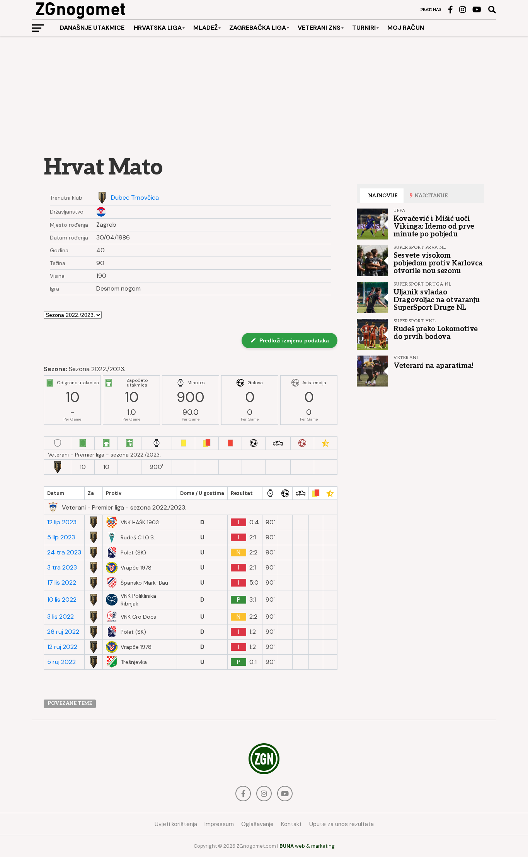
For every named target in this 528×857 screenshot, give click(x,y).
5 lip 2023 (61, 537)
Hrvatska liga (158, 28)
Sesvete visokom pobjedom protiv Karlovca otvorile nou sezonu (437, 263)
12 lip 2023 (62, 522)
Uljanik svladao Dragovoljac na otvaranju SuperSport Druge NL (436, 300)
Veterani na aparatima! (433, 365)
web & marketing (307, 846)
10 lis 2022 (62, 600)
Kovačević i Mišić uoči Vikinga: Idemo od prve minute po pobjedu (433, 226)
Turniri (364, 28)
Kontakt (291, 824)
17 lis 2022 (61, 583)
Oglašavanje (257, 824)
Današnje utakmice (92, 28)
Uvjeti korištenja (176, 824)
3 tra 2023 (62, 567)
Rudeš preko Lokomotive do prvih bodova (435, 333)
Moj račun (405, 28)
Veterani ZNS (319, 28)
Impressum (219, 824)
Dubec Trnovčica (135, 198)
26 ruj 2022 (63, 632)
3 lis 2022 (60, 617)
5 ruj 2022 (61, 662)
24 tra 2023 (64, 552)
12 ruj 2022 (62, 647)
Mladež (205, 28)
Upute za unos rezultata (341, 824)
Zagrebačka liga (257, 28)
